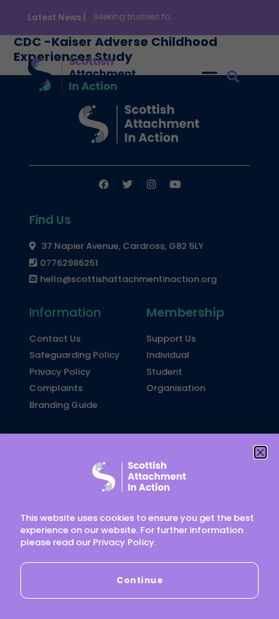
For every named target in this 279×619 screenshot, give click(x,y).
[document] (139, 309)
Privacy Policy (123, 542)
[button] (260, 452)
